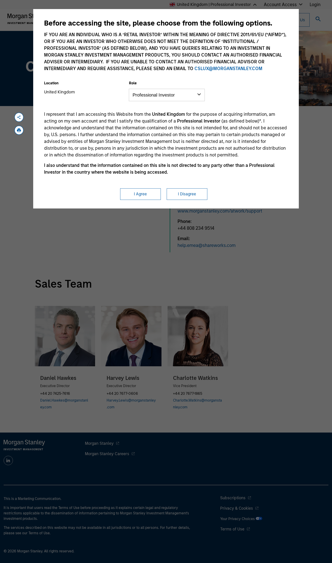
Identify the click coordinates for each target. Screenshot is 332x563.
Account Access (280, 4)
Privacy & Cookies (236, 508)
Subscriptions (232, 497)
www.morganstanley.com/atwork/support (220, 211)
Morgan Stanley (99, 443)
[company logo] (28, 19)
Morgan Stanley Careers (107, 453)
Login (315, 4)
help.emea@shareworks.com (207, 245)
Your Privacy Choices (238, 519)
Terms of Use (232, 529)
